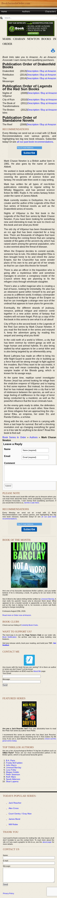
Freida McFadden (14, 763)
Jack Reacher (15, 803)
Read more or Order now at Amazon (16, 615)
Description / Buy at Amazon (41, 71)
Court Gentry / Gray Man (20, 813)
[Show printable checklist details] (53, 50)
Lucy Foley (11, 770)
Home (4, 11)
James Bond (14, 819)
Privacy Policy (8, 893)
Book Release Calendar (12, 17)
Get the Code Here (31, 503)
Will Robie (13, 824)
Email (7, 456)
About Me (37, 671)
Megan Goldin (12, 772)
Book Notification (9, 637)
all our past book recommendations (35, 142)
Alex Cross (14, 808)
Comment (9, 463)
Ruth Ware (11, 777)
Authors (26, 11)
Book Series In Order (14, 437)
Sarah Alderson (13, 779)
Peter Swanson (13, 774)
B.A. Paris (10, 760)
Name (7, 449)
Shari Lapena (12, 781)
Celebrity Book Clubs (29, 625)
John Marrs (11, 765)
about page (47, 842)
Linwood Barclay (47, 599)
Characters (50, 11)
